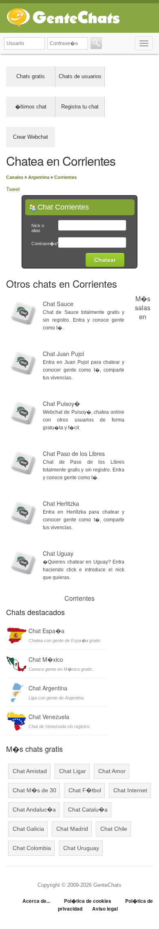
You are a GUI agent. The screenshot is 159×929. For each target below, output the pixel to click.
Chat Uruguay (81, 848)
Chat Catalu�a (88, 809)
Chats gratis (30, 76)
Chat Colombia (32, 848)
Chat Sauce (58, 304)
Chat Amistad (30, 771)
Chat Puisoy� (61, 403)
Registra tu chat (80, 107)
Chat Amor (112, 771)
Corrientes (65, 177)
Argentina (38, 177)
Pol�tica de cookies (87, 900)
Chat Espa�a (46, 631)
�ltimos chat (30, 107)
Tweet (13, 189)
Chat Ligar (72, 771)
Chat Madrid (72, 828)
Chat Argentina (48, 688)
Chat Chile (113, 828)
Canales (14, 177)
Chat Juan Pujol (63, 354)
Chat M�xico (46, 659)
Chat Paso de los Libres (74, 453)
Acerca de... (36, 900)
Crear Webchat (30, 137)
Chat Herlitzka (61, 503)
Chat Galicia (28, 828)
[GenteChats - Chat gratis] (63, 16)
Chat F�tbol (84, 790)
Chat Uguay (58, 553)
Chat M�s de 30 (34, 790)
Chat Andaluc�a (34, 809)
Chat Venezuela (49, 717)
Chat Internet (130, 790)
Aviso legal (105, 908)
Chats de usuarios (80, 76)
